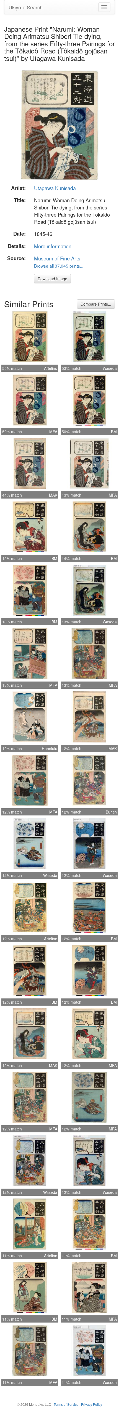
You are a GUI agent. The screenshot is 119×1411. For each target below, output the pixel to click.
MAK (53, 495)
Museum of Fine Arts (57, 258)
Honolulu (49, 748)
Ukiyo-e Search (26, 7)
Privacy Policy (91, 1404)
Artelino (50, 368)
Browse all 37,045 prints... (58, 266)
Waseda (110, 368)
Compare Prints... (96, 304)
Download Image (52, 278)
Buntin (111, 812)
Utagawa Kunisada (55, 188)
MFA (53, 431)
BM (114, 431)
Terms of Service (66, 1404)
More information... (55, 246)
